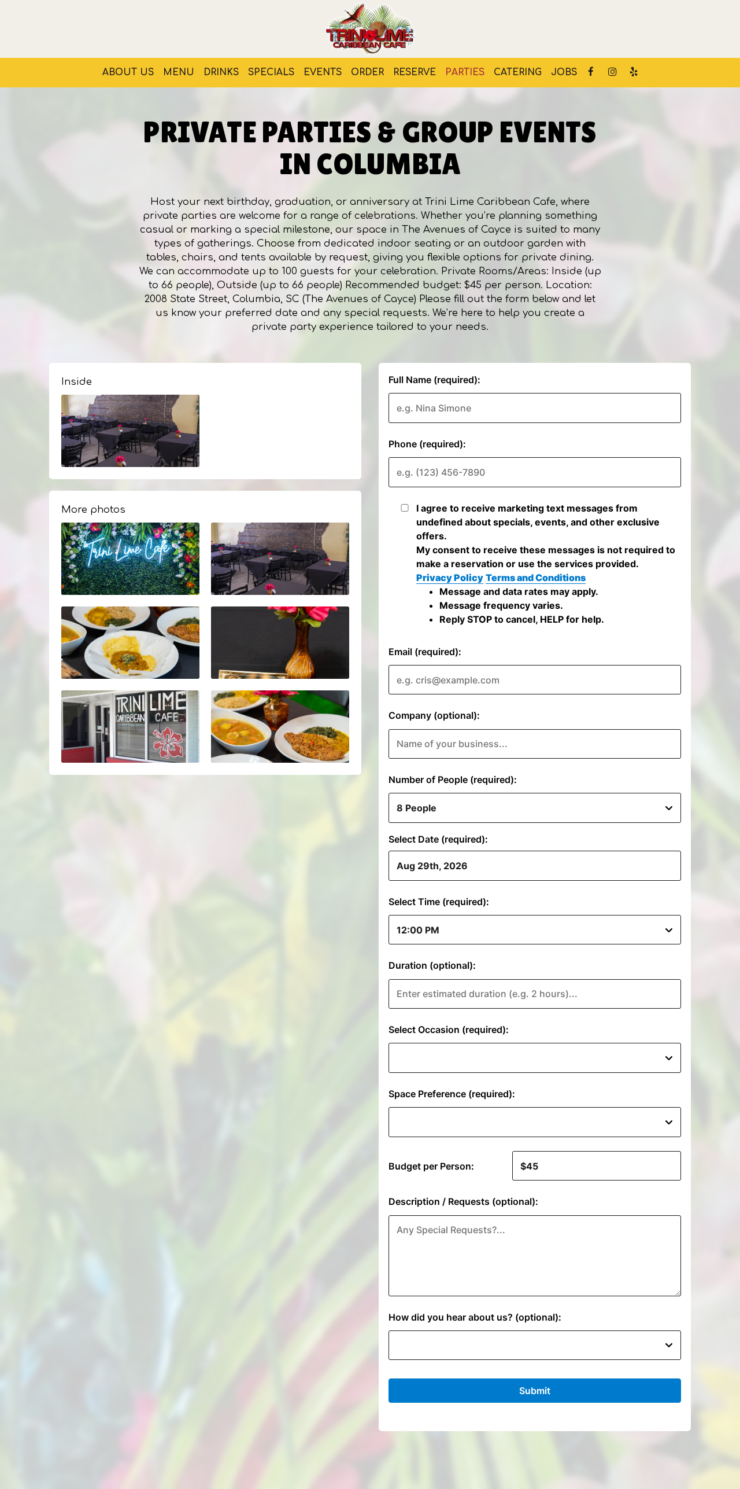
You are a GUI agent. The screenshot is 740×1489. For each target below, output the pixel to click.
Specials (271, 72)
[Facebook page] (591, 71)
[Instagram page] (612, 71)
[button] (130, 431)
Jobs (564, 72)
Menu (178, 72)
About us (128, 72)
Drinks (221, 72)
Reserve (414, 72)
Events (323, 72)
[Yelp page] (633, 71)
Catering (518, 72)
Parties (464, 72)
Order (367, 72)
